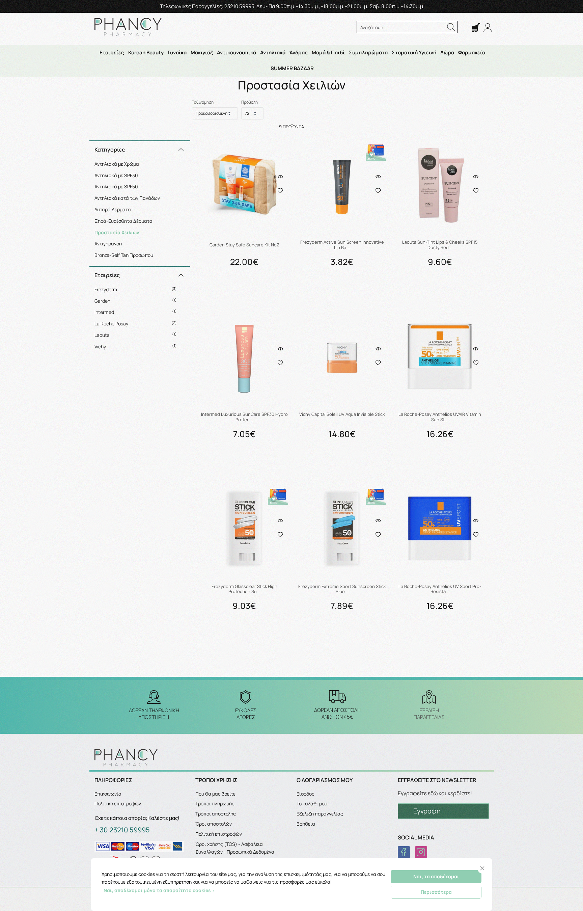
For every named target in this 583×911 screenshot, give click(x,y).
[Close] (482, 868)
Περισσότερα (436, 892)
